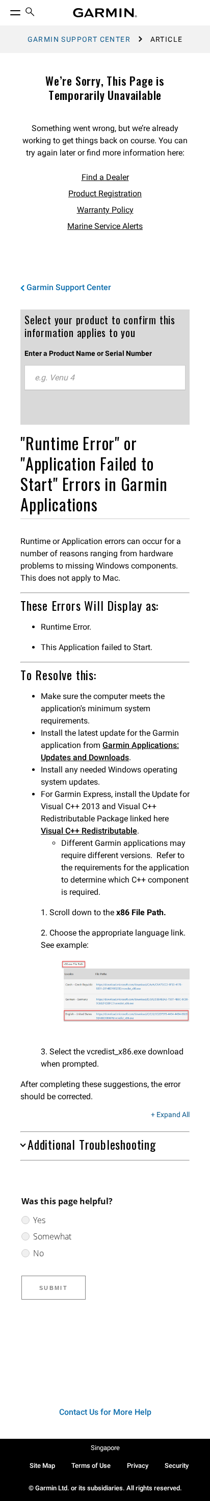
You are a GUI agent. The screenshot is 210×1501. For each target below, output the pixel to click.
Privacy (137, 1465)
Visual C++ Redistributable (89, 831)
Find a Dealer (105, 177)
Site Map (42, 1465)
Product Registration (105, 193)
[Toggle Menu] (6, 10)
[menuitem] (30, 13)
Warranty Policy (105, 210)
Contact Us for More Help (105, 1412)
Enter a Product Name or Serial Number (88, 353)
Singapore (105, 1448)
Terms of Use (91, 1465)
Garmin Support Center (79, 39)
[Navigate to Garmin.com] (105, 12)
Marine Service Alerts (105, 226)
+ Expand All (170, 1115)
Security (177, 1465)
